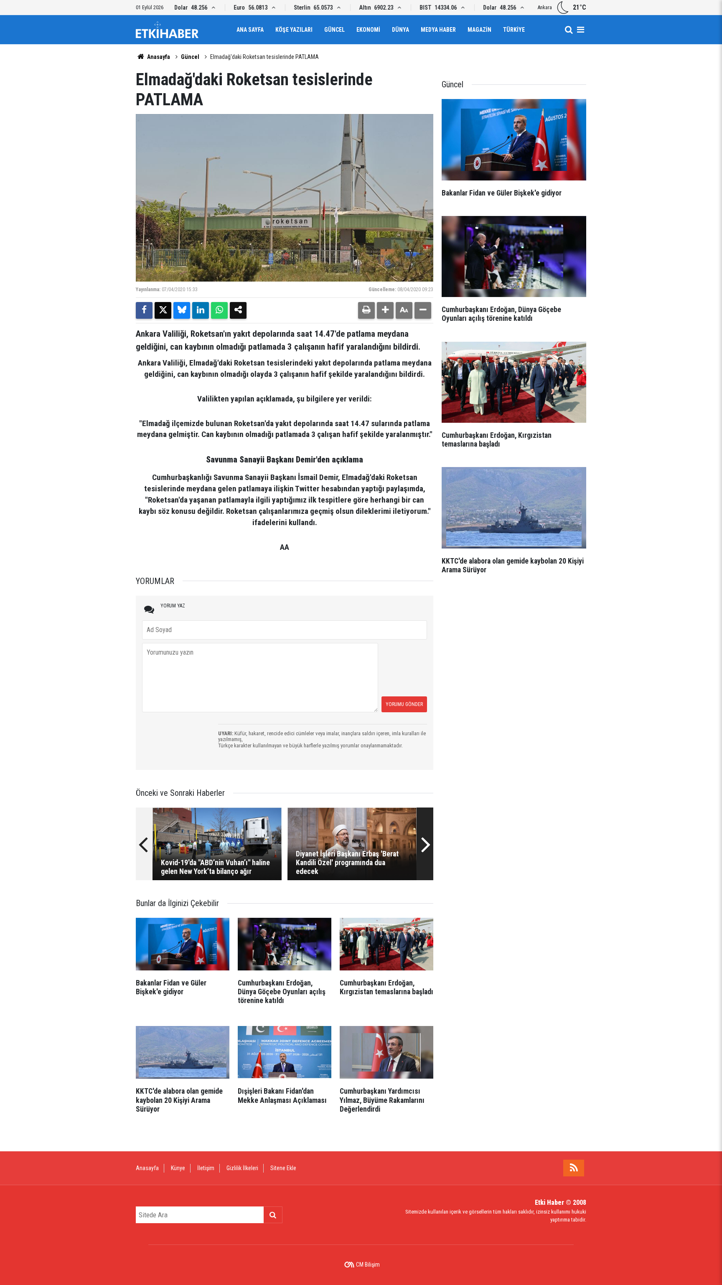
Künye (178, 1168)
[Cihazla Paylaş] (238, 310)
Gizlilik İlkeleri (242, 1168)
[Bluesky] (181, 310)
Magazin (479, 29)
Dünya (400, 29)
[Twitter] (163, 310)
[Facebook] (144, 310)
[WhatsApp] (219, 310)
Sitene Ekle (283, 1168)
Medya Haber (438, 29)
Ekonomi (368, 29)
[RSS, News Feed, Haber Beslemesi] (573, 1168)
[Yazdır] (366, 310)
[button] (385, 310)
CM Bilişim (368, 1264)
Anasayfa (158, 56)
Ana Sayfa (250, 29)
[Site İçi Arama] (569, 29)
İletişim (205, 1168)
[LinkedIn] (200, 310)
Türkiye (514, 29)
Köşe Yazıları (294, 29)
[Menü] (580, 29)
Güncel (334, 29)
